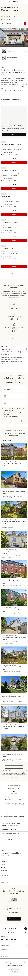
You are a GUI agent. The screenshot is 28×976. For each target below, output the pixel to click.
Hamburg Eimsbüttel (8, 170)
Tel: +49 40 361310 (14, 914)
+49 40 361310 (4, 936)
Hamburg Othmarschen (9, 222)
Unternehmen (4, 956)
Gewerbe (9, 103)
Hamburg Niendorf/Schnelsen (11, 144)
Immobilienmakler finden (6, 952)
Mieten (9, 19)
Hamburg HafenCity (8, 248)
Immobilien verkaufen (6, 949)
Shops (14, 19)
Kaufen (3, 19)
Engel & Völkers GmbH (23, 770)
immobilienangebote (5, 945)
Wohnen (3, 103)
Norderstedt (5, 196)
